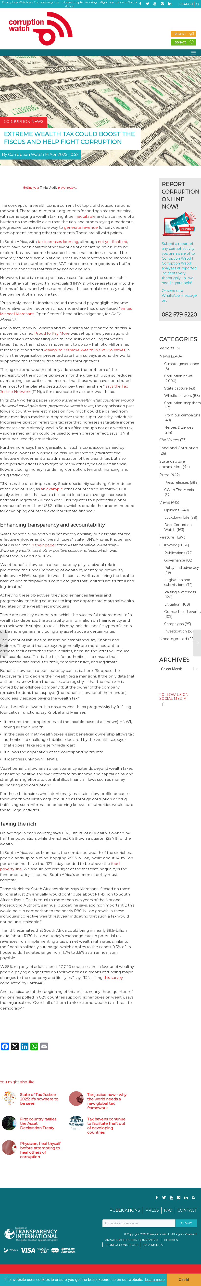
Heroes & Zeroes (178, 427)
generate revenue (81, 227)
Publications (174, 553)
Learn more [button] (155, 1279)
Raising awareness (180, 592)
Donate (180, 42)
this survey (113, 977)
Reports (166, 348)
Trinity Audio (48, 187)
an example (52, 489)
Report (180, 34)
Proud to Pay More (52, 333)
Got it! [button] (184, 1280)
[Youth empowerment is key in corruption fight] (197, 643)
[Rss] (140, 11)
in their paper (43, 545)
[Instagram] (162, 3)
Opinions (171, 510)
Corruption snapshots (182, 403)
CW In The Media (179, 490)
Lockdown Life (176, 517)
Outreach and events (182, 611)
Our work (168, 545)
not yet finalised (112, 241)
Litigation (172, 604)
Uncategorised (173, 638)
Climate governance (181, 364)
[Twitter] (147, 3)
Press (164, 474)
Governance (174, 560)
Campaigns (174, 624)
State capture (176, 388)
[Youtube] (155, 3)
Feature (166, 537)
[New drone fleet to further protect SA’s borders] (4, 643)
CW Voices (169, 439)
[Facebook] (140, 3)
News (164, 356)
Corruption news (178, 376)
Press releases (176, 482)
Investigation (175, 631)
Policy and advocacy (181, 567)
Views (164, 502)
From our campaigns (182, 415)
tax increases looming (58, 241)
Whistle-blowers (178, 395)
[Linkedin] (169, 3)
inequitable (85, 216)
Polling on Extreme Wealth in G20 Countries (84, 350)
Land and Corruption (178, 448)
